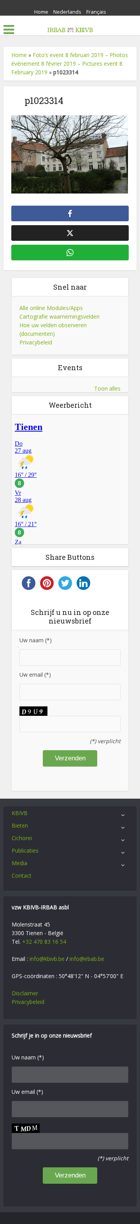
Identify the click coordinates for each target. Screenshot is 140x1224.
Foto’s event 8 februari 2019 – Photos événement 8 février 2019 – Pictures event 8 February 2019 (69, 63)
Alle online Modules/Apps (51, 308)
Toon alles (107, 388)
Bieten (20, 825)
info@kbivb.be (47, 958)
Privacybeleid (35, 342)
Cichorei (22, 838)
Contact (22, 875)
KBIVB (20, 813)
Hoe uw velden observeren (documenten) (53, 329)
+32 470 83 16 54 (44, 941)
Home (41, 11)
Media (19, 863)
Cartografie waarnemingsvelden (59, 316)
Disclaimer (25, 993)
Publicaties (25, 850)
